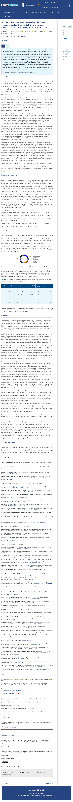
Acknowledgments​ (67, 42)
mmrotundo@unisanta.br (20, 690)
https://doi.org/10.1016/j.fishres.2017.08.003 (20, 487)
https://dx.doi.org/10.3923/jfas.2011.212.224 (38, 575)
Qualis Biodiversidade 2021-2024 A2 (39, 12)
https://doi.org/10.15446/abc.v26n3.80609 (43, 632)
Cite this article (24, 36)
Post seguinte (49, 783)
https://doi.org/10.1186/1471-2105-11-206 (21, 658)
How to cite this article (67, 57)
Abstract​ (65, 30)
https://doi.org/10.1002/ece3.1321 (35, 468)
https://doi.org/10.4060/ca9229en (13, 513)
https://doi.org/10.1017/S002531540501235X (39, 570)
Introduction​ (66, 32)
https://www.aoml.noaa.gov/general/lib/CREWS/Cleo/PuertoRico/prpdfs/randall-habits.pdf (19, 607)
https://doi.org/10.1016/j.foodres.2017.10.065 (31, 644)
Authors (65, 46)
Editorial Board (46, 7)
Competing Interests (66, 54)
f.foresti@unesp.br (15, 686)
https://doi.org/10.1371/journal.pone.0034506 (43, 583)
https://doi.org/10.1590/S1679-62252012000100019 (11, 479)
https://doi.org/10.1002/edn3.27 (26, 640)
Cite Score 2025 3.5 (54, 12)
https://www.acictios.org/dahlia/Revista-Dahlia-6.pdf (11, 594)
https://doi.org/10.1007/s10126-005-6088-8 (31, 598)
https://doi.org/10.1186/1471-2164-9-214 (26, 579)
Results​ (65, 38)
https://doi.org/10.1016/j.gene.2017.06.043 (17, 505)
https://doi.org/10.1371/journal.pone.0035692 (33, 463)
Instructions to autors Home (49, 2)
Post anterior (5, 783)
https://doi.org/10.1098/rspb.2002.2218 (19, 534)
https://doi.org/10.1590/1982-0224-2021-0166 (17, 743)
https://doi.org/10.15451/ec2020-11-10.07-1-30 (20, 518)
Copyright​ (66, 59)
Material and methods (66, 35)
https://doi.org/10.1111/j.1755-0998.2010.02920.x (26, 670)
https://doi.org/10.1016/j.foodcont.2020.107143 (33, 666)
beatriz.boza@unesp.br (30, 684)
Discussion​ (66, 40)
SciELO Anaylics (7, 16)
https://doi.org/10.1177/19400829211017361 (24, 662)
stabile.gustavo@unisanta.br (6, 690)
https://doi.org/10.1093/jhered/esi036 (19, 501)
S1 (18, 36)
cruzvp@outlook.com (5, 686)
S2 (20, 36)
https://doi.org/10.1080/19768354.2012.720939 (33, 557)
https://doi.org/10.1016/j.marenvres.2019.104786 (32, 566)
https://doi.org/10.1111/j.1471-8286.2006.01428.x (22, 548)
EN (4, 36)
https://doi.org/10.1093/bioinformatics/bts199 (31, 562)
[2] (1, 688)
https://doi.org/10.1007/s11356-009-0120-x (18, 497)
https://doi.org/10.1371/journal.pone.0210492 (22, 526)
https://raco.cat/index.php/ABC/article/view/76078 (11, 473)
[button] (65, 5)
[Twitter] (70, 5)
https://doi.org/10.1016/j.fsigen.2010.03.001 (30, 509)
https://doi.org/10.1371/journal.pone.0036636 (10, 654)
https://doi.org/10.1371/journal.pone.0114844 (39, 522)
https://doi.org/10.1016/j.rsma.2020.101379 (9, 540)
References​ (66, 44)
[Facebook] (69, 3)
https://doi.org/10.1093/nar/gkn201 (19, 552)
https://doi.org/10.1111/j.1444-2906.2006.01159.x (28, 491)
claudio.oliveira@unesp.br (27, 686)
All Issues (54, 7)
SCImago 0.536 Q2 (24, 12)
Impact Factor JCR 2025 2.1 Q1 (11, 12)
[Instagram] (70, 6)
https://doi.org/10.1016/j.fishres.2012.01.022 (31, 648)
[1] (1, 683)
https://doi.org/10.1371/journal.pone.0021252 (36, 636)
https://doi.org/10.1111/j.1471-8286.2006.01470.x (35, 530)
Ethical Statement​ (67, 51)
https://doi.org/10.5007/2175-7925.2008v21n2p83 (33, 483)
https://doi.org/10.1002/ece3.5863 (8, 619)
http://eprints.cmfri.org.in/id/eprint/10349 (33, 623)
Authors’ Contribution (66, 48)
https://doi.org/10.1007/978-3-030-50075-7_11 (27, 602)
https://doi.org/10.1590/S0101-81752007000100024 (31, 613)
